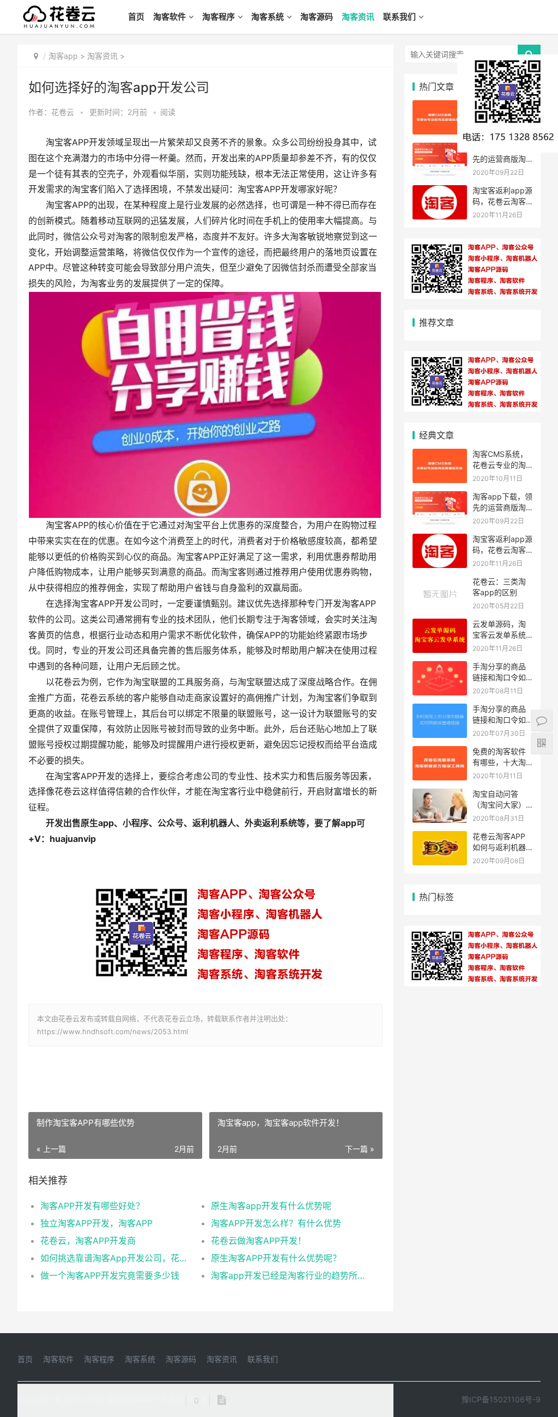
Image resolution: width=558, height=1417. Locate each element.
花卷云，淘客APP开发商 (88, 1240)
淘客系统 (267, 16)
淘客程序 (218, 16)
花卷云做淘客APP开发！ (258, 1240)
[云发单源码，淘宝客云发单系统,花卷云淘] (440, 625)
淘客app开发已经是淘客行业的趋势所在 (288, 1275)
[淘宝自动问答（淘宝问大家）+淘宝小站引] (440, 795)
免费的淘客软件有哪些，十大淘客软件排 (499, 762)
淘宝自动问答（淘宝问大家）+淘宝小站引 (499, 804)
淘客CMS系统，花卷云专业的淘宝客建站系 (499, 464)
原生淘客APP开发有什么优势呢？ (276, 1258)
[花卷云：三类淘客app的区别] (440, 583)
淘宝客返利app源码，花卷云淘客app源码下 (502, 201)
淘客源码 (316, 16)
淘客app (63, 55)
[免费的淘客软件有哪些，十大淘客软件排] (440, 753)
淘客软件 (169, 16)
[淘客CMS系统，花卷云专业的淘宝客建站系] (440, 107)
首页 (136, 16)
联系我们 (399, 16)
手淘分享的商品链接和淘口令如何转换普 (499, 677)
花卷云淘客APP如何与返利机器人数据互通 (499, 847)
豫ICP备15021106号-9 (501, 1399)
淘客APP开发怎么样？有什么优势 (276, 1223)
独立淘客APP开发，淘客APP (96, 1223)
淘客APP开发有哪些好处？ (92, 1205)
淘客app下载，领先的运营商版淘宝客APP (502, 507)
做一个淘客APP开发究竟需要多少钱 (109, 1275)
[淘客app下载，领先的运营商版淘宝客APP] (440, 149)
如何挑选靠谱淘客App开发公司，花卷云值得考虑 (117, 1258)
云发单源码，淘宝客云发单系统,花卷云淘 (500, 634)
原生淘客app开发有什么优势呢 (271, 1205)
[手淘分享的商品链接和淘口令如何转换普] (440, 668)
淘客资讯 (358, 16)
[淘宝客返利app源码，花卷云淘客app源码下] (440, 192)
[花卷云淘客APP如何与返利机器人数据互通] (440, 837)
